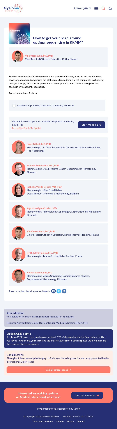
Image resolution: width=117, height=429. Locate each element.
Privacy (70, 421)
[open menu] (96, 8)
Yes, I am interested (85, 395)
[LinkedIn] (64, 291)
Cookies (60, 421)
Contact (81, 421)
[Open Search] (103, 9)
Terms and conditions (42, 421)
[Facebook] (53, 291)
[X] (59, 291)
